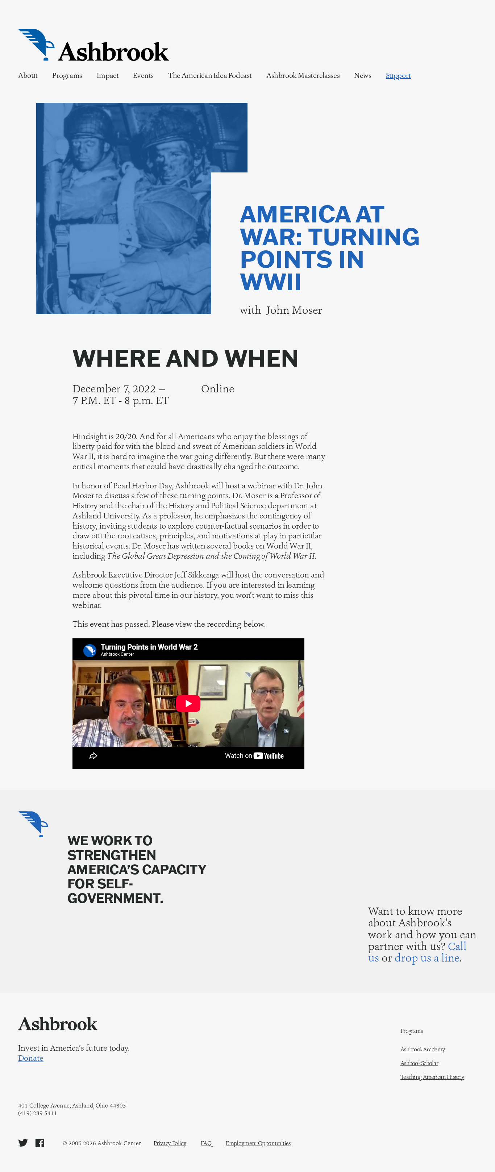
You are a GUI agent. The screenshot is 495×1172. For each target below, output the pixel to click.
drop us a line (427, 958)
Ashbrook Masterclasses (303, 75)
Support (398, 75)
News (362, 75)
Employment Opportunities (258, 1143)
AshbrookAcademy (422, 1049)
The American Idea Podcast (210, 75)
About (28, 75)
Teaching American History (432, 1077)
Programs (67, 75)
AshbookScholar (419, 1063)
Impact (108, 75)
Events (143, 75)
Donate (30, 1058)
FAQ (206, 1143)
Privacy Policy (170, 1143)
